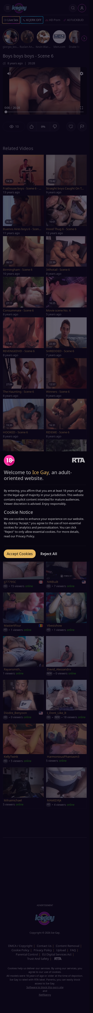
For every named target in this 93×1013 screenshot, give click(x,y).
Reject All (48, 553)
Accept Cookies (20, 553)
